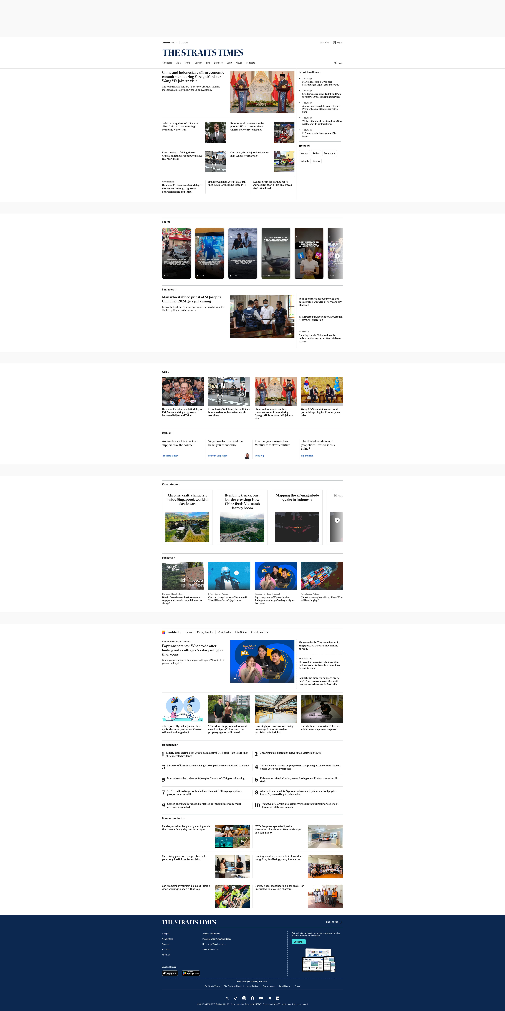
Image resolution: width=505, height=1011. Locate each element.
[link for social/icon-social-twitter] (227, 998)
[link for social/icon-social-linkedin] (278, 998)
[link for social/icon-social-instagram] (244, 998)
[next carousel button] (337, 256)
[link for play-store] (191, 973)
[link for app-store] (170, 973)
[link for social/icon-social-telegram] (269, 998)
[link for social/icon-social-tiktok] (236, 998)
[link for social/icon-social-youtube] (261, 998)
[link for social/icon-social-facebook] (252, 998)
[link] (203, 52)
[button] (170, 42)
